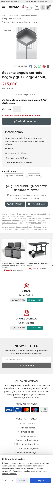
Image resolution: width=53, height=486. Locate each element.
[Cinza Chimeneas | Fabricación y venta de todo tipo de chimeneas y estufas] (13, 7)
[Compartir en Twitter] (35, 66)
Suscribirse (26, 365)
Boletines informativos (27, 444)
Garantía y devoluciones (28, 440)
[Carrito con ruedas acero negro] (38, 250)
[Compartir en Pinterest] (44, 66)
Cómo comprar (27, 423)
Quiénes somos (27, 427)
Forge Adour (36, 223)
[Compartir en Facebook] (30, 66)
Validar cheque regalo (27, 452)
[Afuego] (27, 7)
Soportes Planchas (9, 223)
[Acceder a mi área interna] (42, 7)
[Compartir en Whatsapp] (39, 66)
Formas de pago (28, 431)
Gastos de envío (28, 436)
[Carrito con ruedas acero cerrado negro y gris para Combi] (13, 250)
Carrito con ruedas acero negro (38, 264)
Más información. (9, 474)
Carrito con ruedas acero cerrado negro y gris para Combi (13, 265)
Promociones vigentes (27, 448)
